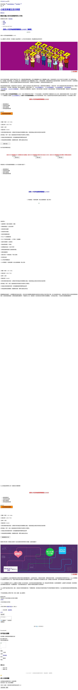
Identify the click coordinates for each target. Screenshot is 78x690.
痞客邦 (8, 606)
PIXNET (30, 673)
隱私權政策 (46, 673)
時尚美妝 (10, 18)
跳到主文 (2, 12)
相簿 (4, 21)
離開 (7, 687)
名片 (4, 24)
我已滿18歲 (3, 687)
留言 (11, 606)
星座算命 (10, 609)
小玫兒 (1, 599)
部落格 (4, 22)
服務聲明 (50, 673)
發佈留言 (2, 621)
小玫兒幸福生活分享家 (10, 9)
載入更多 (2, 614)
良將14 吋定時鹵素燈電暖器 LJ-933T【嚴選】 (17, 29)
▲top (1, 612)
